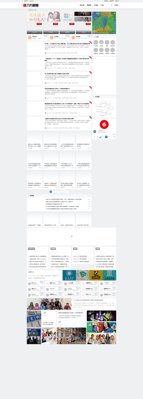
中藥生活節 (61, 83)
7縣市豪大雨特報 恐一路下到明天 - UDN (38, 264)
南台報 (101, 46)
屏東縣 (63, 98)
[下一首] (97, 137)
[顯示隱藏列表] (114, 137)
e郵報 (107, 46)
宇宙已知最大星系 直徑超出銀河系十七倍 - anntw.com (38, 266)
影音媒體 (30, 213)
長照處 (71, 98)
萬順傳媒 (101, 53)
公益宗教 (46, 148)
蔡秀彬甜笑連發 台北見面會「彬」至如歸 (51, 225)
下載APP (117, 1)
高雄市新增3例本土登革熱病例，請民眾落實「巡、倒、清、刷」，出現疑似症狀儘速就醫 (105, 256)
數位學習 (64, 53)
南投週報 (113, 46)
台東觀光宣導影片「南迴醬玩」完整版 (35, 225)
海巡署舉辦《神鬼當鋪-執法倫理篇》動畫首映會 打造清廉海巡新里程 (34, 185)
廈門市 (108, 111)
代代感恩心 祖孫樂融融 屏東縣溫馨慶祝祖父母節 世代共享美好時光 (50, 165)
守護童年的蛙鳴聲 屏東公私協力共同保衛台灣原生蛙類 (59, 118)
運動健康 (31, 89)
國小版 (56, 53)
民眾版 (68, 53)
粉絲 (108, 110)
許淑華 (73, 83)
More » (89, 53)
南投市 (106, 114)
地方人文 (31, 119)
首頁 (35, 10)
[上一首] (94, 137)
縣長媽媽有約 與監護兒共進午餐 (54, 204)
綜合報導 (30, 187)
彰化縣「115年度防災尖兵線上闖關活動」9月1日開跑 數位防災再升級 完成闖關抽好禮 (67, 43)
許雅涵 (70, 68)
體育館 (74, 98)
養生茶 (76, 83)
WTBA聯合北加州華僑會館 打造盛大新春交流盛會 (88, 300)
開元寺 (67, 113)
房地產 (107, 102)
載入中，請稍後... (33, 242)
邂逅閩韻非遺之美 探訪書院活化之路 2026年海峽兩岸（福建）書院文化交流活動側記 (67, 103)
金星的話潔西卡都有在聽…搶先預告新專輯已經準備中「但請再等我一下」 (84, 225)
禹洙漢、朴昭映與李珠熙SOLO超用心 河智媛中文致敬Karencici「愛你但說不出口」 (68, 225)
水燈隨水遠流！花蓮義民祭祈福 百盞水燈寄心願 (60, 264)
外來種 (59, 128)
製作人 (66, 68)
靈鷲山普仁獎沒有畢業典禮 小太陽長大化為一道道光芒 (50, 146)
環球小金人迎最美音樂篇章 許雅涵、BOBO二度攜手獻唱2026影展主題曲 (34, 146)
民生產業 (63, 148)
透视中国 (96, 53)
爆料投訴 (106, 1)
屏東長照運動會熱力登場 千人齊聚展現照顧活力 (57, 88)
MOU (56, 68)
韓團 (98, 109)
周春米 (59, 98)
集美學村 (71, 113)
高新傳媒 (113, 53)
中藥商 (56, 83)
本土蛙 (74, 128)
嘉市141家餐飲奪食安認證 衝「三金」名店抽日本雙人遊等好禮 (60, 266)
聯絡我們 (112, 1)
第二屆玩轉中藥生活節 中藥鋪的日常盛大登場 (57, 73)
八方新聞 (96, 46)
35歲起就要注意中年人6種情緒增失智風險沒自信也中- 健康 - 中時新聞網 (38, 256)
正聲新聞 (107, 53)
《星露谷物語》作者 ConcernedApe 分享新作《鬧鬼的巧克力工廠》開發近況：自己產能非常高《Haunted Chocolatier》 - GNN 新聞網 (38, 259)
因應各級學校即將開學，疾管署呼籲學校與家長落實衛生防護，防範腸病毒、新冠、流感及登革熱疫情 (105, 261)
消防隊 (75, 53)
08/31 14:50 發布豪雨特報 (80, 256)
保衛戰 (56, 128)
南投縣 (65, 83)
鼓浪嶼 (75, 113)
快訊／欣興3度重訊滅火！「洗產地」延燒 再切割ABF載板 (60, 261)
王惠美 (99, 105)
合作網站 (96, 5)
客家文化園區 (65, 128)
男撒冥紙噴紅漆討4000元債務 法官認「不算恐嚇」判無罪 (60, 256)
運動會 (67, 98)
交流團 (56, 113)
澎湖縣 (108, 106)
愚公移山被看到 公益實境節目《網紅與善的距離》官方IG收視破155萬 (67, 185)
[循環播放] (106, 137)
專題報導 (89, 5)
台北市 (62, 68)
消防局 (72, 53)
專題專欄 (32, 195)
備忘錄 (59, 68)
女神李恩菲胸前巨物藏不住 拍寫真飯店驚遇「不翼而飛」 (60, 259)
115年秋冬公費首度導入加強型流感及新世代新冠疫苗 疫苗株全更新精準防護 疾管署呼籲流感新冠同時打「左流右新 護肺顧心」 (105, 264)
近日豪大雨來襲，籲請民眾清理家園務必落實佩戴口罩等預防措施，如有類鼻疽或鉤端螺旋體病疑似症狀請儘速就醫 (105, 266)
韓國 (73, 68)
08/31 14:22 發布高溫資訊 (80, 259)
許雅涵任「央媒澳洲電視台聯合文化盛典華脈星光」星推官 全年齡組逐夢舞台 (50, 185)
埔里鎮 (69, 83)
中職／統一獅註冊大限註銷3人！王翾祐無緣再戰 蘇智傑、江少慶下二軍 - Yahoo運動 (38, 261)
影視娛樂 (31, 59)
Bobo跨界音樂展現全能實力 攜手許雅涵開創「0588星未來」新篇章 (34, 165)
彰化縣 (59, 53)
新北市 (102, 106)
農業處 (77, 128)
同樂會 (56, 98)
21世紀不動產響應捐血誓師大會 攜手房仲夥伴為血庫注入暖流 (83, 165)
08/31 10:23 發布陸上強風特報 (81, 261)
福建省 (59, 113)
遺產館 (63, 113)
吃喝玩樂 (31, 44)
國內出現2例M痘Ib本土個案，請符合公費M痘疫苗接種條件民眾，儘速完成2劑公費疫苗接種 (105, 259)
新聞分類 (82, 5)
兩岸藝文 (31, 104)
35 (64, 191)
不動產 (102, 101)
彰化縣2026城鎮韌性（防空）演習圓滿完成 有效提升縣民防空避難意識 (83, 185)
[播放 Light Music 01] (94, 131)
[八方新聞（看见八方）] (31, 5)
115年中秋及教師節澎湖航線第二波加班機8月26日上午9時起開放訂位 (67, 146)
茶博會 (102, 109)
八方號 (102, 5)
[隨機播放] (109, 137)
